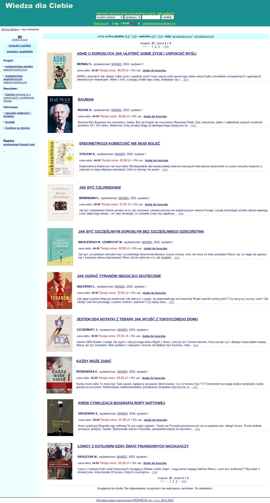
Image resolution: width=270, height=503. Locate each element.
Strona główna (10, 29)
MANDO (116, 64)
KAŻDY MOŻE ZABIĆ (93, 361)
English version (20, 39)
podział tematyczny (15, 69)
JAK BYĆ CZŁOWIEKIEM (100, 188)
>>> (166, 46)
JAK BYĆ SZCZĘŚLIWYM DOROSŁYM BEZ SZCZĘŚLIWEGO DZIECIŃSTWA (141, 232)
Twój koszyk (101, 23)
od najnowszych (204, 36)
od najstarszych (182, 36)
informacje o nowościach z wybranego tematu (18, 97)
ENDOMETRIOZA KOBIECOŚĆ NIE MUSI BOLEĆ (119, 144)
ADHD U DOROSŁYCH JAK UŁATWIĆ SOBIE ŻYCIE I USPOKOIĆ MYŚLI (136, 54)
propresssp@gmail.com (19, 144)
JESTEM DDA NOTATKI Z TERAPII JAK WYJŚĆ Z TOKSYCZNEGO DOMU (137, 319)
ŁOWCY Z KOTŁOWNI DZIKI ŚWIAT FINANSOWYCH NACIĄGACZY (133, 446)
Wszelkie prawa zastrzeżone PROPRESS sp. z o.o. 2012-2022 (135, 500)
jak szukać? (165, 13)
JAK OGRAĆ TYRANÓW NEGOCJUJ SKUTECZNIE (119, 276)
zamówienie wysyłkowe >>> (159, 23)
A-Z (127, 36)
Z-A (134, 36)
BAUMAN (85, 100)
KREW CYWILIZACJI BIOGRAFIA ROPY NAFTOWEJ (121, 403)
